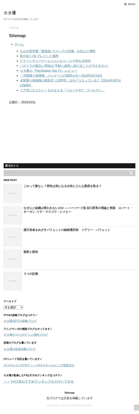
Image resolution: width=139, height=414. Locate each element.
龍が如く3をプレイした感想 (39, 56)
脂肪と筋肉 (31, 251)
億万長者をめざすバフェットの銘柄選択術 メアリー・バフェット (67, 229)
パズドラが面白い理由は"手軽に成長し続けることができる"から (64, 66)
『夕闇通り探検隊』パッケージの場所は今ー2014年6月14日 (61, 75)
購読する (13, 165)
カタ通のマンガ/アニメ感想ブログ (26, 334)
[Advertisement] (31, 138)
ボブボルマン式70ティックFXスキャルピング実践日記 (39, 365)
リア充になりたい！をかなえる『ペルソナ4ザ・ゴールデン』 (62, 90)
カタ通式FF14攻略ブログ (20, 321)
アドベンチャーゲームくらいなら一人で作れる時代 (55, 61)
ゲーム (19, 44)
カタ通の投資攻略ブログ (19, 349)
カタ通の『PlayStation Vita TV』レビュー (48, 70)
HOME (12, 27)
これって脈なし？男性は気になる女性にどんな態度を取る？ (63, 186)
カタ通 (10, 13)
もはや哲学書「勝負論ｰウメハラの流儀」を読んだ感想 (57, 51)
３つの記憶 (31, 273)
